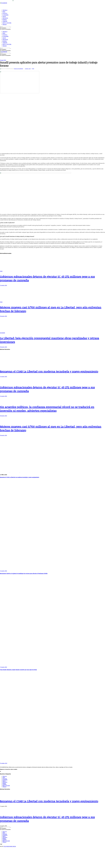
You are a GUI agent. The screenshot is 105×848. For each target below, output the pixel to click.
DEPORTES (5, 18)
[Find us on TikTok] (1, 1)
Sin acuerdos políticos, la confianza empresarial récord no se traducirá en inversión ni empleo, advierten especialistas (47, 408)
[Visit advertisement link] (5, 472)
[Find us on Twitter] (0, 1)
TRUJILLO (4, 10)
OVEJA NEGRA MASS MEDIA (9, 846)
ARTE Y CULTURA (6, 23)
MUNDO (4, 19)
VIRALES (4, 24)
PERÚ (3, 11)
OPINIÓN (4, 21)
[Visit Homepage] (3, 3)
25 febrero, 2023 (28, 68)
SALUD (4, 16)
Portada (1, 60)
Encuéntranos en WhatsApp (7, 0)
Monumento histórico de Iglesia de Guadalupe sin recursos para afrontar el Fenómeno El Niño (24, 573)
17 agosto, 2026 (3, 667)
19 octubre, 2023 (3, 763)
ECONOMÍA (5, 15)
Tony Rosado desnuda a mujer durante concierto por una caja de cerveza (18, 669)
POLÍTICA (4, 13)
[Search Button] (10, 48)
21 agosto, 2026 (3, 285)
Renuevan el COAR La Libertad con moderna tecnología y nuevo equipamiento (49, 371)
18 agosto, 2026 (3, 316)
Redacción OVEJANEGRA (18, 68)
